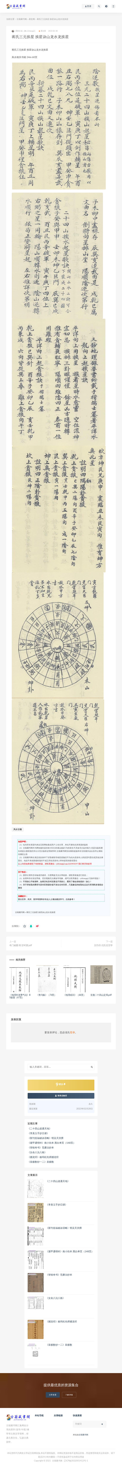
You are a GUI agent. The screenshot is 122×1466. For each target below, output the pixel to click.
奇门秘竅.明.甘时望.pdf (20, 945)
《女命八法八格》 (37, 1152)
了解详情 (69, 1395)
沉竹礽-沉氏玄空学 (103, 945)
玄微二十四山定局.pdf (101, 995)
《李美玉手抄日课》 (38, 1133)
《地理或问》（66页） (74, 995)
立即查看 (53, 1395)
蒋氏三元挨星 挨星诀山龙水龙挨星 (40, 912)
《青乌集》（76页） (46, 995)
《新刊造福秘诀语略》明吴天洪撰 (45, 1138)
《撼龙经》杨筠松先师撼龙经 (43, 1157)
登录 (72, 1032)
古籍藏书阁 (22, 19)
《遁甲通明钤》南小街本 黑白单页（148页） (51, 1143)
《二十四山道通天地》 (39, 1128)
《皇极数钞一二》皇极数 (41, 1162)
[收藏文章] (24, 926)
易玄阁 (32, 19)
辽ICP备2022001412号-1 (76, 1461)
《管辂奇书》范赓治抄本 (41, 1148)
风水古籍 (18, 829)
